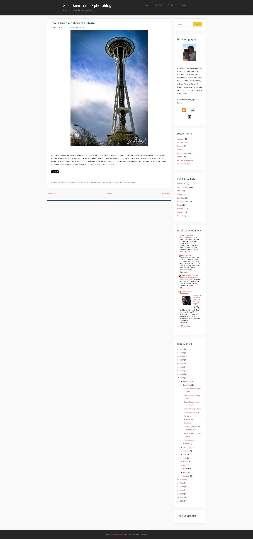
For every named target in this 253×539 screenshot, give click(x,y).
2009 (182, 490)
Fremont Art (188, 420)
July (185, 455)
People (179, 157)
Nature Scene (182, 153)
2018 (182, 360)
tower (125, 183)
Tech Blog (158, 5)
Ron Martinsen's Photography (186, 292)
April (185, 465)
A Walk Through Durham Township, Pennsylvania (189, 277)
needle (103, 183)
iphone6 (180, 216)
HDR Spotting (185, 326)
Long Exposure (182, 201)
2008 (182, 494)
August (186, 451)
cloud (80, 183)
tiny (121, 183)
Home (146, 5)
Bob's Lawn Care (186, 280)
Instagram (181, 194)
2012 (182, 480)
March (185, 469)
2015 (182, 371)
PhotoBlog (171, 5)
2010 (182, 487)
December (187, 381)
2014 (182, 374)
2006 (182, 501)
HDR (92, 183)
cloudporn (86, 183)
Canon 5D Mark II (183, 187)
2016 (182, 367)
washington (132, 183)
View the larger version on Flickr (102, 165)
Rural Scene (181, 164)
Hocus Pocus (189, 440)
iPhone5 (180, 212)
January (186, 476)
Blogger (145, 534)
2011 (182, 483)
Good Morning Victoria (192, 409)
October (186, 444)
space (117, 183)
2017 (182, 364)
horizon (97, 183)
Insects (180, 150)
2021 (182, 349)
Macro (179, 205)
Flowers (180, 146)
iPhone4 (180, 209)
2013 (182, 378)
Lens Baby (181, 198)
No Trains (187, 416)
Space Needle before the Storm (73, 23)
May (185, 462)
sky (113, 183)
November (187, 385)
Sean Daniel (80, 27)
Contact (184, 5)
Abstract (180, 139)
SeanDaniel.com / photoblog (87, 5)
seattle (108, 183)
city (76, 183)
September (187, 447)
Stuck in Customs (186, 235)
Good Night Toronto (191, 412)
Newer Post (52, 194)
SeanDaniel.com (125, 534)
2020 (182, 353)
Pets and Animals (183, 160)
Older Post (166, 194)
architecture (65, 183)
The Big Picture (185, 255)
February (186, 472)
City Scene (181, 143)
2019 (182, 356)
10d (59, 183)
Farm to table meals (187, 257)
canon (72, 183)
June (185, 458)
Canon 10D (181, 184)
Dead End (187, 423)
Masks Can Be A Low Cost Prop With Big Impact (197, 300)
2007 (182, 497)
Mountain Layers (186, 237)
